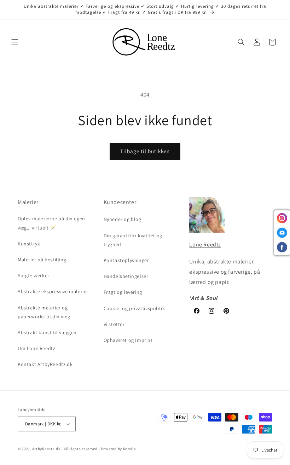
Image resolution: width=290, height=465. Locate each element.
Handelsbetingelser (126, 276)
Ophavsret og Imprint (128, 340)
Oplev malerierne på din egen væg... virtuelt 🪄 (51, 223)
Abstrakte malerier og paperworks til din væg (44, 312)
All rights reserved (81, 448)
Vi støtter (114, 324)
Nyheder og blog (122, 219)
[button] (15, 42)
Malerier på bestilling (42, 259)
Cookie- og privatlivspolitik (134, 308)
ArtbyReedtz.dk (46, 448)
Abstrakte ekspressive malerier (53, 291)
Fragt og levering (123, 292)
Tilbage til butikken (145, 151)
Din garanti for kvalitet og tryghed (133, 240)
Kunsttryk (29, 243)
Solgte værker (34, 275)
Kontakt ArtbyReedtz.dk (45, 364)
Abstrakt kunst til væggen (47, 332)
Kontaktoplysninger (126, 260)
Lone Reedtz (205, 244)
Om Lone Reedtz (36, 348)
